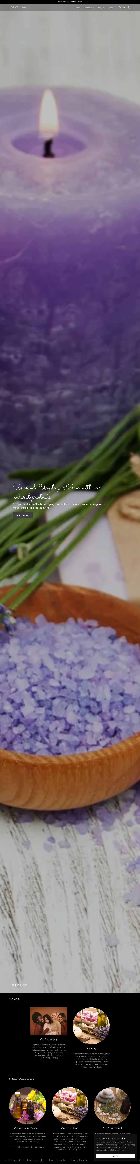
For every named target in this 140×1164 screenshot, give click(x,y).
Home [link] (77, 8)
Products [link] (101, 8)
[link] (18, 7)
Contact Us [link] (89, 8)
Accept (115, 1156)
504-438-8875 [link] (19, 984)
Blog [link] (111, 8)
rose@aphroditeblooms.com (32, 1147)
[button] (124, 7)
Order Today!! (22, 515)
